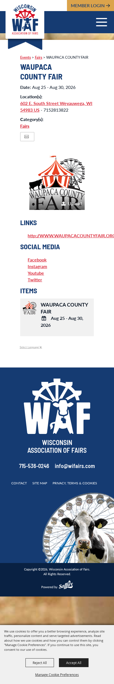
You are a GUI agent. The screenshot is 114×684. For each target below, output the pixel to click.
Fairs (24, 126)
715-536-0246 (34, 466)
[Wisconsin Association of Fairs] (25, 19)
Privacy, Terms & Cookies (75, 483)
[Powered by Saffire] (66, 585)
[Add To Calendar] (44, 318)
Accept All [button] (73, 662)
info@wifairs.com (75, 466)
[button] (57, 182)
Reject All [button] (40, 662)
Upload (75, 203)
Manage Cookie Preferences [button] (57, 674)
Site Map (39, 483)
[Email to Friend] (26, 136)
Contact (19, 483)
